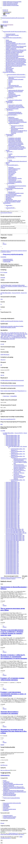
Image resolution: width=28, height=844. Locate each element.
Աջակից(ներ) (9, 101)
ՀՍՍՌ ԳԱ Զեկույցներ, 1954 (13, 483)
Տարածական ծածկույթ (14, 112)
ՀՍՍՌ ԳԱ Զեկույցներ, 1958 (13, 488)
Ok (1, 840)
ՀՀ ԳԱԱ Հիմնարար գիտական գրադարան (12, 380)
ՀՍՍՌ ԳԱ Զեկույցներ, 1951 (13, 444)
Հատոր (10, 80)
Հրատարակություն (11, 194)
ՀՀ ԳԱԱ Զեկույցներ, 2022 (12, 568)
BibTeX (4, 244)
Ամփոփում (11, 117)
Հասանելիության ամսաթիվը (16, 146)
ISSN (9, 83)
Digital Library (6, 396)
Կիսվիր (8, 13)
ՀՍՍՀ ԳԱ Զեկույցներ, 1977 (12, 512)
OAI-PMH (3, 430)
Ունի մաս (10, 167)
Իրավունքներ (11, 183)
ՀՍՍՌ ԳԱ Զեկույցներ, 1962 (13, 493)
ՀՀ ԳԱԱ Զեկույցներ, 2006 (12, 548)
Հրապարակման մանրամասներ (16, 74)
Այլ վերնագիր (12, 94)
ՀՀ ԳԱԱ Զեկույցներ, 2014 (12, 558)
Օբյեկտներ (9, 205)
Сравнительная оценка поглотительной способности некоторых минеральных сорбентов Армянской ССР (20, 466)
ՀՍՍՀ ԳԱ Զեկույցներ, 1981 (12, 516)
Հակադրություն (7, 12)
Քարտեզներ (9, 69)
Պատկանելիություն (12, 165)
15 (1, 304)
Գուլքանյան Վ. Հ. (21, 390)
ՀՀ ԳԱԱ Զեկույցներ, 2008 (12, 551)
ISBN (9, 84)
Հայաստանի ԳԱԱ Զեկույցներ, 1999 (15, 540)
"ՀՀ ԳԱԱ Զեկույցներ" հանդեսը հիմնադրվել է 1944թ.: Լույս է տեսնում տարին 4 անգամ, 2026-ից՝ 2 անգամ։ (14, 286)
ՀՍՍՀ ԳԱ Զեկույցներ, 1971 (12, 504)
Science (9, 390)
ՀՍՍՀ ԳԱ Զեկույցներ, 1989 (12, 526)
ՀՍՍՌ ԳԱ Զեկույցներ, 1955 (13, 484)
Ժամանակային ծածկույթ (15, 113)
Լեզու (7, 163)
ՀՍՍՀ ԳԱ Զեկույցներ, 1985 (12, 521)
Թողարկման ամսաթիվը (15, 141)
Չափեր (10, 154)
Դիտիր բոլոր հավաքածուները (11, 797)
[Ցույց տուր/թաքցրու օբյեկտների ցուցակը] (15, 72)
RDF (2, 424)
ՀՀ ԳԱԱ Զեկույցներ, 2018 (12, 563)
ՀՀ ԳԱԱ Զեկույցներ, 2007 (12, 550)
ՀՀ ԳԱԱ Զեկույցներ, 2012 (12, 556)
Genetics (6, 390)
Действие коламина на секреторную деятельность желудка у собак (19, 470)
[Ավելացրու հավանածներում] (1, 246)
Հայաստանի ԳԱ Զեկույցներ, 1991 (15, 529)
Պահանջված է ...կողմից (14, 181)
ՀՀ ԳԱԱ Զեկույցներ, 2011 (12, 555)
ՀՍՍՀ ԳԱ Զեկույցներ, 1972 (12, 505)
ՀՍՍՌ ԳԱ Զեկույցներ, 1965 (13, 497)
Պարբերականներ (11, 42)
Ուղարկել (10, 234)
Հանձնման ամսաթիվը (14, 139)
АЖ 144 (2, 375)
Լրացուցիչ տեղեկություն (15, 86)
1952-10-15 (3, 359)
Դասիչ (10, 160)
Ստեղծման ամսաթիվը (14, 138)
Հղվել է (10, 176)
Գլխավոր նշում (10, 196)
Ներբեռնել (3, 256)
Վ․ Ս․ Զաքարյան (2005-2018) (8, 338)
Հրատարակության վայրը (15, 119)
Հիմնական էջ (5, 775)
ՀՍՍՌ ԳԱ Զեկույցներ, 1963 (13, 494)
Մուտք (5, 15)
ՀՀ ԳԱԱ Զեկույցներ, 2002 (12, 544)
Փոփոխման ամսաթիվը (14, 145)
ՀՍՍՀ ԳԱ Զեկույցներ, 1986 (12, 523)
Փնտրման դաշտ (5, 211)
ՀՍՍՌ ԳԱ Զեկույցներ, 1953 (13, 482)
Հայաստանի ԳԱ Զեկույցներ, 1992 (15, 530)
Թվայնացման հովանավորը (15, 120)
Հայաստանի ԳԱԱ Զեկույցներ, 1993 (15, 531)
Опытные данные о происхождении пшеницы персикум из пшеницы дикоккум (19, 477)
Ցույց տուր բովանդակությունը (13, 254)
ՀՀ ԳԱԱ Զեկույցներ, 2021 (12, 567)
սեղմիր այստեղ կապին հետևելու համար (12, 321)
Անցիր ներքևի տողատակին (11, 5)
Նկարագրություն (10, 34)
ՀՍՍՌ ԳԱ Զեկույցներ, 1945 (13, 436)
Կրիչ (9, 155)
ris (3, 242)
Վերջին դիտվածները (10, 201)
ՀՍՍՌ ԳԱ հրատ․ (5, 354)
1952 (2, 299)
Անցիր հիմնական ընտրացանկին (12, 1)
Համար (10, 81)
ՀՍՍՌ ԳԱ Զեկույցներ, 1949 (13, 441)
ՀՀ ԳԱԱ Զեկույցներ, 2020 (12, 566)
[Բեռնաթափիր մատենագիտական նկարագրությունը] (2, 602)
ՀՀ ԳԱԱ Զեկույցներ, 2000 (12, 541)
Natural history (14, 390)
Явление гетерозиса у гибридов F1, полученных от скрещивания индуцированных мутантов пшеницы (14, 656)
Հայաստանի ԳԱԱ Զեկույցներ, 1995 (15, 535)
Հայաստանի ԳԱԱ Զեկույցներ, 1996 (15, 536)
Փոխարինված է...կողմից (15, 178)
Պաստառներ (9, 70)
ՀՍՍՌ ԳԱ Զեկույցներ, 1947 (13, 439)
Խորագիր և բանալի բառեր (15, 106)
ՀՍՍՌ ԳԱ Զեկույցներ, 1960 (13, 491)
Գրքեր (7, 40)
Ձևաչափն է (11, 173)
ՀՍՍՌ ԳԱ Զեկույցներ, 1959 (13, 489)
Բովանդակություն (13, 118)
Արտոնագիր (11, 187)
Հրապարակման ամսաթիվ (15, 79)
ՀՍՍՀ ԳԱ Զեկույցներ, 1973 (12, 507)
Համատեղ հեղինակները (15, 100)
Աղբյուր (8, 162)
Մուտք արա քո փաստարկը (8, 228)
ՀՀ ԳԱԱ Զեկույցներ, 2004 (12, 546)
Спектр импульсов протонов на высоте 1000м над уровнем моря (20, 462)
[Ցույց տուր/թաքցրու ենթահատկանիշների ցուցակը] (8, 122)
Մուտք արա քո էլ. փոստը (8, 226)
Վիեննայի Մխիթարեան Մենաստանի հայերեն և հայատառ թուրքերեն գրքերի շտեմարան (16, 47)
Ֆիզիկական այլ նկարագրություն (17, 156)
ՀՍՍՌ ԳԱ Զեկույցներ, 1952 (13, 445)
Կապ (7, 36)
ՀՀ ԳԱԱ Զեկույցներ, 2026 (12, 573)
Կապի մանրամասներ (9, 818)
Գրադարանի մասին (9, 31)
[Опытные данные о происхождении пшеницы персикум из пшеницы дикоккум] (14, 251)
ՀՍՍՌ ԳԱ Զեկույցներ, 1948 (13, 440)
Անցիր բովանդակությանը (10, 4)
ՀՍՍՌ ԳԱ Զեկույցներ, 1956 (13, 486)
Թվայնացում (11, 191)
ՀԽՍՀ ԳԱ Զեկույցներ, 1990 (13, 528)
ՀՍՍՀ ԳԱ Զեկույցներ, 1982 (12, 518)
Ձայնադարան (10, 68)
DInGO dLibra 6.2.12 (13, 833)
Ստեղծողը (10, 97)
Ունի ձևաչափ (12, 172)
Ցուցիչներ (6, 72)
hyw (6, 9)
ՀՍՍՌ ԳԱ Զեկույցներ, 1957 (13, 487)
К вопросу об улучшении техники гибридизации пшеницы (12, 679)
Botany (2, 390)
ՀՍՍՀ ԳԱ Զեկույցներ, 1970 (12, 503)
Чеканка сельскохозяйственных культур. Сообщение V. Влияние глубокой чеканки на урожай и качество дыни (12, 632)
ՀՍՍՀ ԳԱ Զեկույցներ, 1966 (12, 498)
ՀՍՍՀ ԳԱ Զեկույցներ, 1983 (12, 519)
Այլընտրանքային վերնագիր (16, 90)
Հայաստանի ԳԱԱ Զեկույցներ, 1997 (15, 537)
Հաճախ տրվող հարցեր (12, 35)
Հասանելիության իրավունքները (17, 185)
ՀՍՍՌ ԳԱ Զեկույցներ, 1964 (13, 495)
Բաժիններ (9, 198)
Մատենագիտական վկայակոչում (17, 161)
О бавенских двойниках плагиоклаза (19, 473)
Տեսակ (7, 150)
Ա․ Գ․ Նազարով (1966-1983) (20, 334)
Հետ (2, 28)
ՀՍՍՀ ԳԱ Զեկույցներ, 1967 (12, 499)
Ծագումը (9, 189)
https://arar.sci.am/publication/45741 (8, 419)
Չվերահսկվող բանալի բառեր (16, 107)
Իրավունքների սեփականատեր (14, 188)
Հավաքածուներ (7, 37)
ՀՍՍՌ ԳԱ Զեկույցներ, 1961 (13, 492)
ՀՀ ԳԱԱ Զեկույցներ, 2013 (12, 557)
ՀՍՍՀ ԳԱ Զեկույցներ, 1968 (12, 500)
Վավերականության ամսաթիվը (17, 147)
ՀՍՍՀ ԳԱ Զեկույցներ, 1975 (12, 509)
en (7, 9)
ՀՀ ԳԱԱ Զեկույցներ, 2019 (12, 565)
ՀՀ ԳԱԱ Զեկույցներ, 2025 (12, 572)
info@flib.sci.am (4, 765)
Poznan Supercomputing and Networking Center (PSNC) (12, 834)
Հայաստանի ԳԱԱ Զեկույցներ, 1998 (15, 539)
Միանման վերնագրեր (14, 95)
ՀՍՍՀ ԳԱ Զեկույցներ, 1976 (12, 510)
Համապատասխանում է (15, 182)
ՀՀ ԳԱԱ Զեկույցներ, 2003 (12, 545)
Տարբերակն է (12, 171)
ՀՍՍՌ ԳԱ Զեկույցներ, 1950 (13, 442)
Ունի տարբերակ (13, 169)
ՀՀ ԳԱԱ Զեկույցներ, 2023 (12, 569)
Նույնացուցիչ (11, 157)
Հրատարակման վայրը (12, 108)
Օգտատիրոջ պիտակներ (15, 105)
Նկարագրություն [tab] (8, 259)
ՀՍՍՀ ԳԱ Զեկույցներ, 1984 (12, 520)
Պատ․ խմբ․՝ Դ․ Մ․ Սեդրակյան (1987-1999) (14, 336)
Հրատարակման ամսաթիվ (15, 149)
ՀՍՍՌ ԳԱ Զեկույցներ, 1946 (13, 437)
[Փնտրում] (22, 211)
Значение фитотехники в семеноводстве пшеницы (9, 712)
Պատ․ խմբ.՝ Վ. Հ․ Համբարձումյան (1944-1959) (12, 332)
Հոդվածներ (9, 41)
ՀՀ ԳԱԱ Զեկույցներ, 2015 (12, 560)
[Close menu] (1, 19)
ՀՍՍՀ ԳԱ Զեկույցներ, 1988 (12, 525)
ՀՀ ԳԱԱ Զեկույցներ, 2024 (12, 571)
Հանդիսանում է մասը (14, 168)
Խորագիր (10, 102)
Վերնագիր (10, 87)
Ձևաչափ (9, 151)
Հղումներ (10, 174)
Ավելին (2, 744)
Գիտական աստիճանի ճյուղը (19, 130)
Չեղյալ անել (3, 234)
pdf (1, 364)
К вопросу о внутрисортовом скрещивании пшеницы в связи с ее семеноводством (13, 693)
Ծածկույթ (10, 109)
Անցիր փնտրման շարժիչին (10, 2)
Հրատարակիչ (10, 134)
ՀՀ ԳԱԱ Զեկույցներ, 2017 (12, 562)
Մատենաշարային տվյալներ (13, 195)
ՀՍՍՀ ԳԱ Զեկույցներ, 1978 (12, 513)
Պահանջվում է (12, 179)
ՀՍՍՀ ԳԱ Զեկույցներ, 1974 (12, 508)
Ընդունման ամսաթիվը (14, 140)
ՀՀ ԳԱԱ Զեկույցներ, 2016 (12, 561)
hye (4, 9)
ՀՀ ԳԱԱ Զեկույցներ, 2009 (12, 552)
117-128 (2, 344)
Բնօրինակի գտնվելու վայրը (16, 193)
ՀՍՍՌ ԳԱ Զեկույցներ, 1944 (13, 435)
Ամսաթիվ (10, 135)
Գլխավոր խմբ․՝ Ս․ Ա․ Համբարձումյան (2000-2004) (13, 337)
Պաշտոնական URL (13, 85)
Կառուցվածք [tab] (6, 261)
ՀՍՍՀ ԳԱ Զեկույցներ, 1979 (12, 514)
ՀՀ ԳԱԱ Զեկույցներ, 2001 (12, 542)
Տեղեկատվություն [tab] (8, 260)
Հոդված (3, 277)
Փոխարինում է (12, 177)
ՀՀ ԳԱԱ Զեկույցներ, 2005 (12, 547)
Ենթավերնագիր (12, 96)
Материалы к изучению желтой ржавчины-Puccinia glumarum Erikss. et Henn (14, 731)
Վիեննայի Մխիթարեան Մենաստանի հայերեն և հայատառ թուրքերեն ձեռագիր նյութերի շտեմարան (16, 51)
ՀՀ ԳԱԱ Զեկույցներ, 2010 (12, 553)
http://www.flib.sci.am (5, 770)
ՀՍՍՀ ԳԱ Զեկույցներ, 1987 (12, 524)
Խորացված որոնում (6, 212)
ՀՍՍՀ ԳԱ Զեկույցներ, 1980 (12, 515)
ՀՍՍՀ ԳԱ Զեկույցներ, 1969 (12, 502)
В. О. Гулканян (4, 272)
